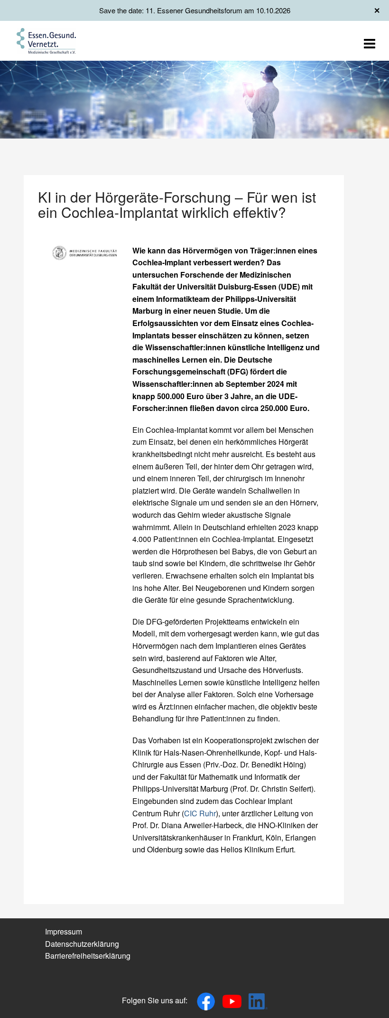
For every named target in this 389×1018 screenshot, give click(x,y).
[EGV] (46, 39)
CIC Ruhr (200, 813)
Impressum (63, 931)
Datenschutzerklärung (82, 943)
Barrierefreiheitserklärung (87, 955)
